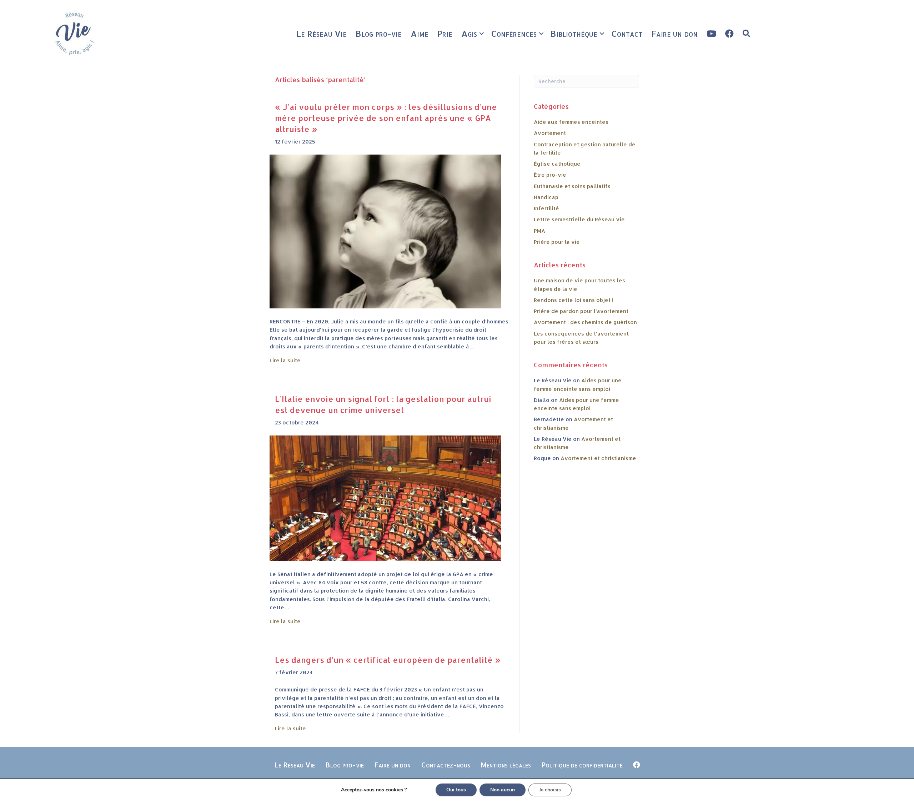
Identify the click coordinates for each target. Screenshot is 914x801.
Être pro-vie (550, 174)
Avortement (550, 133)
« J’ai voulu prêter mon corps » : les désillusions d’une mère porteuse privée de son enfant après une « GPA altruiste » (386, 118)
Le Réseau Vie (321, 33)
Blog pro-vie (379, 33)
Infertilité (546, 208)
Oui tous (456, 789)
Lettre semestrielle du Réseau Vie (579, 219)
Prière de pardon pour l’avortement (581, 311)
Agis (469, 33)
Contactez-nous (445, 764)
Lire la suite (285, 360)
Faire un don (674, 33)
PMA (539, 230)
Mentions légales (506, 764)
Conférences (514, 33)
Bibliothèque (574, 33)
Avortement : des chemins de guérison (585, 322)
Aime (419, 33)
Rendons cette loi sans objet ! (573, 300)
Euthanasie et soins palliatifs (572, 186)
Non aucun (502, 789)
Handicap (546, 197)
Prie (444, 33)
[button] (481, 33)
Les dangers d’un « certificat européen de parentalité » (388, 660)
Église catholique (557, 163)
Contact (626, 33)
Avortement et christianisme (598, 458)
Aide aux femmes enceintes (571, 122)
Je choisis (550, 789)
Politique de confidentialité (582, 764)
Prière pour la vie (557, 241)
